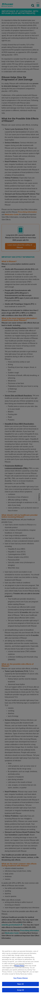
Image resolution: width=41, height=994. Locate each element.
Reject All (20, 984)
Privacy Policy (19, 965)
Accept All (20, 990)
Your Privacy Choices (20, 978)
